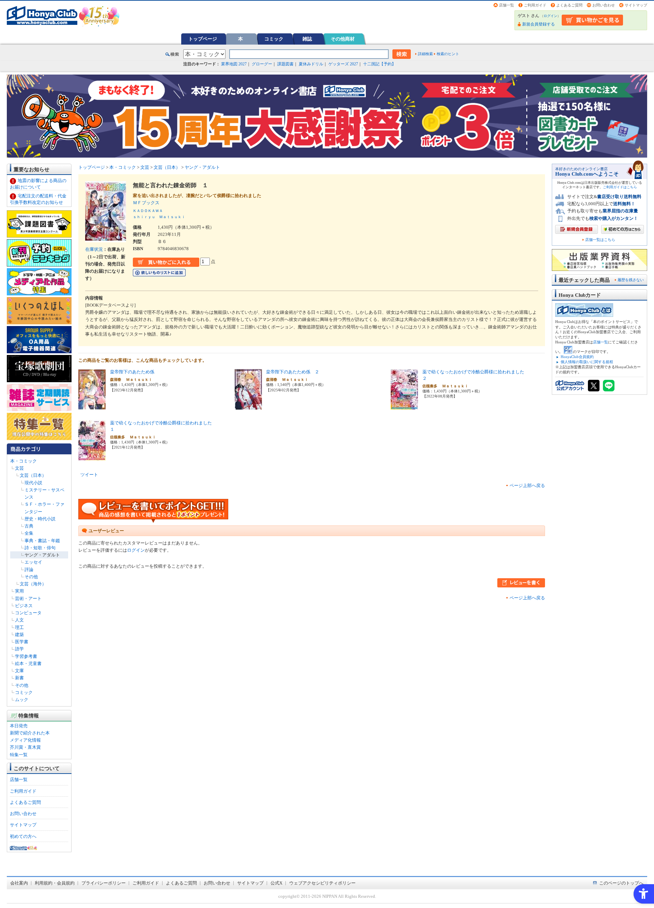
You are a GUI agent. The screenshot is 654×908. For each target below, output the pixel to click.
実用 (19, 591)
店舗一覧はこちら (600, 240)
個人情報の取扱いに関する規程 (587, 362)
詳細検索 (425, 54)
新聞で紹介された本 (30, 732)
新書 (19, 677)
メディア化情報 (25, 740)
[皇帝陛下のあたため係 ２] (248, 406)
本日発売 (19, 725)
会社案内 (19, 883)
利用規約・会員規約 (55, 883)
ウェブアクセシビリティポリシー (322, 883)
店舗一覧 (506, 5)
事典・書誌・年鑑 (42, 540)
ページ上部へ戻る (527, 485)
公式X (276, 883)
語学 (19, 648)
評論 (29, 569)
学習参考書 (26, 656)
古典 (29, 526)
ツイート (89, 474)
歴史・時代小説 (40, 518)
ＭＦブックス (148, 202)
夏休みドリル (311, 64)
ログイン (550, 16)
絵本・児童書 (28, 663)
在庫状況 (94, 249)
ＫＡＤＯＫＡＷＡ (148, 211)
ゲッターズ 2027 (343, 64)
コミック (273, 39)
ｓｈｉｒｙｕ (144, 217)
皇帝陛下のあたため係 (132, 371)
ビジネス (24, 605)
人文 (19, 619)
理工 (19, 627)
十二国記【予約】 (379, 64)
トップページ (202, 39)
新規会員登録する (538, 24)
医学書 (21, 641)
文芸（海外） (33, 583)
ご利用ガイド (535, 5)
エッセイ (33, 562)
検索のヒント (448, 54)
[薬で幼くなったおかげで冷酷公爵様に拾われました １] (92, 457)
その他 (31, 576)
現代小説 (33, 482)
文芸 (19, 468)
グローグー (262, 64)
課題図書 (285, 64)
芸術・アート (28, 598)
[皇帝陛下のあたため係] (92, 406)
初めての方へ (23, 836)
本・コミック (23, 461)
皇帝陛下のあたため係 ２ (292, 371)
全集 (29, 533)
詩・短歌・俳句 (40, 547)
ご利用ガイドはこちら (620, 187)
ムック (21, 699)
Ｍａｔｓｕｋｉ (172, 217)
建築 (19, 634)
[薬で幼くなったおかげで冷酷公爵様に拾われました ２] (404, 406)
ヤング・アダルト (42, 554)
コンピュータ (28, 612)
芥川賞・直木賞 (25, 747)
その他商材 (343, 39)
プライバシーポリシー (103, 883)
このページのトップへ (621, 883)
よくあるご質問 (569, 5)
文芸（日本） (33, 475)
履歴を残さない (631, 280)
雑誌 (307, 39)
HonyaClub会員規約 (577, 357)
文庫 (19, 670)
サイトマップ (636, 5)
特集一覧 (19, 754)
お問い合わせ (603, 5)
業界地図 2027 (234, 64)
